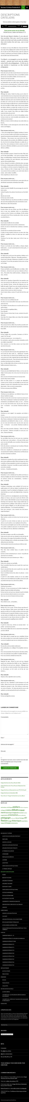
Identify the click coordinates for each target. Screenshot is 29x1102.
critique (3, 810)
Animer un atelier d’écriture (9, 913)
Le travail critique (7, 868)
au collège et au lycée (8, 898)
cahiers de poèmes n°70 (8, 950)
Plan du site (4, 1003)
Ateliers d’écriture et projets (9, 848)
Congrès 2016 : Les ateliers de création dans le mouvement (14, 995)
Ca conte (4, 916)
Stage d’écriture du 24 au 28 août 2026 (10, 782)
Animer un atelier (6, 842)
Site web (3, 751)
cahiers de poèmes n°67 (8, 959)
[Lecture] (3, 26)
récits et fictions (6, 877)
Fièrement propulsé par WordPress (8, 1100)
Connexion (3, 1048)
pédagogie (6, 817)
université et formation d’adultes (11, 901)
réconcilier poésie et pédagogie (10, 922)
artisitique (9, 807)
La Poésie (4, 859)
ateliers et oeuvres (7, 883)
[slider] (25, 26)
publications (5, 982)
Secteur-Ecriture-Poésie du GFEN (11, 7)
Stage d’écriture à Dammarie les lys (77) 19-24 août (13, 790)
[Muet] (21, 26)
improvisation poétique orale (10, 865)
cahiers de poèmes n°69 (8, 953)
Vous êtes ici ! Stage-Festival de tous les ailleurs (13, 795)
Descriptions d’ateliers (7, 871)
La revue (3, 932)
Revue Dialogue (20, 818)
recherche (13, 818)
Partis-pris (5, 839)
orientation (13, 815)
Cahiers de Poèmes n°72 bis (9, 941)
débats (15, 809)
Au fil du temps (6, 971)
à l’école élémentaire (7, 895)
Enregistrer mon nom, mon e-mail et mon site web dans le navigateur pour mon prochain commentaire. (14, 761)
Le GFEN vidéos (6, 991)
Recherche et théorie (6, 833)
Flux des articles (6, 1051)
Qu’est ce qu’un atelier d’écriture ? (11, 836)
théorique (16, 820)
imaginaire (15, 812)
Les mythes (5, 862)
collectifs (5, 985)
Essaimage (3, 977)
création (8, 810)
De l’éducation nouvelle (7, 988)
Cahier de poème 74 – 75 (8, 935)
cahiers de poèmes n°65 (8, 965)
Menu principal (27, 7)
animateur (3, 807)
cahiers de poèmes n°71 (8, 947)
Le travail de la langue (8, 851)
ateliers (16, 806)
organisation (4, 815)
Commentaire (4, 717)
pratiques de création (8, 856)
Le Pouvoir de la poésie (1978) (9, 925)
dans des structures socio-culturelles (12, 904)
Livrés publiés (4, 910)
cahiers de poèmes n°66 (8, 962)
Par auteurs (5, 974)
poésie (19, 815)
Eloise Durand (4, 1088)
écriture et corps (6, 886)
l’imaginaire (5, 854)
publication (23, 815)
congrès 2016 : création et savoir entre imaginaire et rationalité (15, 1000)
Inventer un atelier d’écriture (10, 845)
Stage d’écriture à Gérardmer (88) (9, 793)
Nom (2, 737)
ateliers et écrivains (7, 880)
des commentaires (6, 1054)
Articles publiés (5, 968)
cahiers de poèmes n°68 (8, 956)
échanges (8, 823)
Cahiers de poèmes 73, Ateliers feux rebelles (13, 938)
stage (10, 821)
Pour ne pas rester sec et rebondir (14, 30)
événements (14, 823)
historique (8, 812)
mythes (25, 812)
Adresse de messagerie (7, 744)
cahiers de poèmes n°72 (8, 944)
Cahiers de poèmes (24, 807)
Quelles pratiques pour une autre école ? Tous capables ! (14, 928)
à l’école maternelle (7, 892)
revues (4, 980)
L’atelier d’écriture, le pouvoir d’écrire (12, 919)
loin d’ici (4, 907)
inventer (21, 812)
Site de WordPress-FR (6, 1056)
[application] (14, 26)
